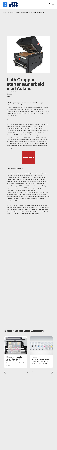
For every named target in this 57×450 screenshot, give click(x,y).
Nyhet (8, 96)
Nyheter (10, 12)
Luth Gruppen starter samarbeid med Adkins (29, 12)
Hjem (4, 12)
